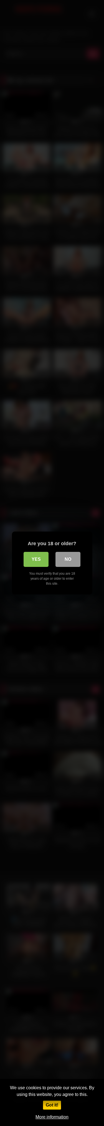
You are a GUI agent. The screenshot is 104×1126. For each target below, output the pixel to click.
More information (52, 1117)
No (68, 559)
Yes (36, 559)
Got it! (52, 1105)
